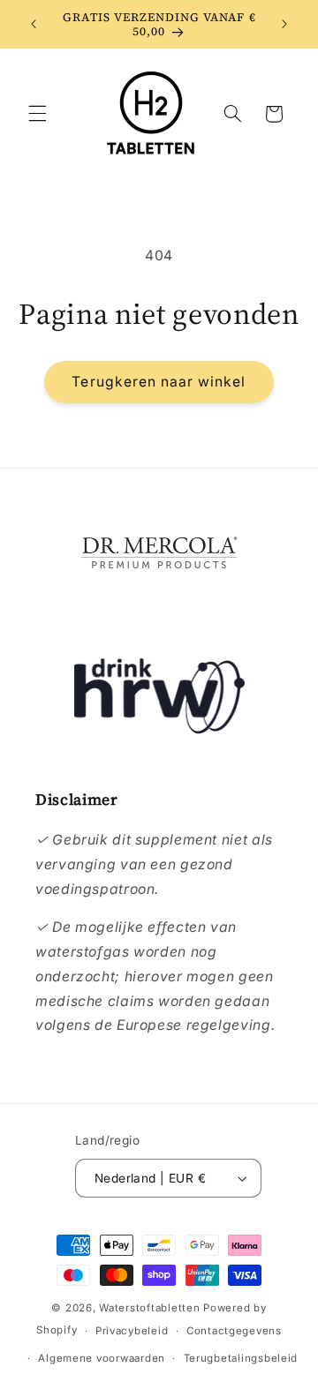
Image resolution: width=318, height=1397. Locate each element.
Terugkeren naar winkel (159, 381)
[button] (37, 114)
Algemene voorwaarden (101, 1358)
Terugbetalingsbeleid (241, 1358)
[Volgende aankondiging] (284, 23)
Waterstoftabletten (149, 1308)
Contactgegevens (234, 1331)
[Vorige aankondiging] (33, 23)
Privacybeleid (132, 1331)
